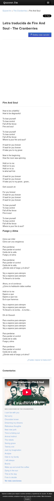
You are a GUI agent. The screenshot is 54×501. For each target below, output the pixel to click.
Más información (46, 496)
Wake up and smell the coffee (17, 467)
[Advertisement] (27, 69)
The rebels (9, 439)
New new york (10, 429)
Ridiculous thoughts (13, 426)
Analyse (8, 453)
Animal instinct (11, 436)
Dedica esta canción (40, 34)
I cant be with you (12, 412)
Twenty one (9, 446)
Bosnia (7, 463)
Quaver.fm (10, 2)
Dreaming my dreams (14, 422)
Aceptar (27, 499)
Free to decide (11, 477)
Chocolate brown (12, 419)
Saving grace (10, 443)
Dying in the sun (11, 470)
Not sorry (8, 416)
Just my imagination (13, 450)
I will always (9, 460)
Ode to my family (12, 456)
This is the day (11, 474)
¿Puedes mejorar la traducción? (39, 360)
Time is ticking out (12, 433)
